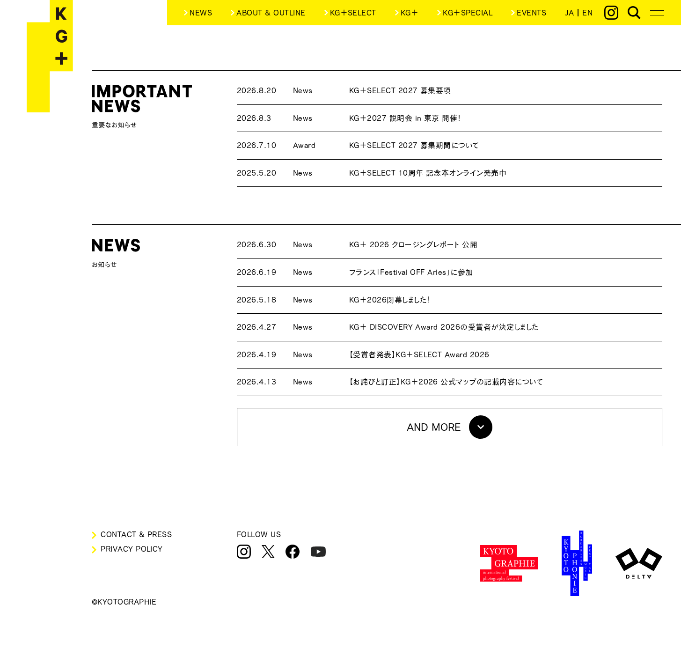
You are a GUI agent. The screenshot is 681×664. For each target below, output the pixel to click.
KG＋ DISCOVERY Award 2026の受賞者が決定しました (388, 327)
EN (587, 12)
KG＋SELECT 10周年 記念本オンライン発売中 (371, 173)
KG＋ (409, 12)
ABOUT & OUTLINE (270, 12)
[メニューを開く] (657, 12)
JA (569, 12)
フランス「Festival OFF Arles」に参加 (355, 272)
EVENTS (531, 12)
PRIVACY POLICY (132, 549)
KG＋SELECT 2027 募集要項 (344, 90)
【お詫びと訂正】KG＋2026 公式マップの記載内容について (390, 381)
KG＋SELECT (353, 12)
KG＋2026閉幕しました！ (334, 299)
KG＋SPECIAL (467, 12)
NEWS (201, 12)
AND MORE (434, 427)
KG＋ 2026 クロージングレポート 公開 (357, 244)
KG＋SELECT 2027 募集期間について (358, 145)
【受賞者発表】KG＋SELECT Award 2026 (363, 354)
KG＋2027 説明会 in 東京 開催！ (349, 118)
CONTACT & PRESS (136, 534)
